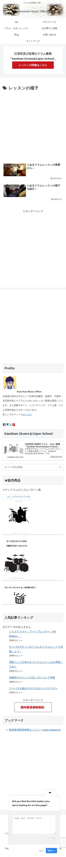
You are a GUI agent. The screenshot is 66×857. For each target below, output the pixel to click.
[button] (60, 467)
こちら (28, 414)
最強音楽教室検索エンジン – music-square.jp (35, 729)
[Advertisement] (33, 126)
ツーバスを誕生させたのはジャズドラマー (33, 688)
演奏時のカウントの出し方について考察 (32, 677)
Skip (41, 850)
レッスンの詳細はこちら (33, 65)
